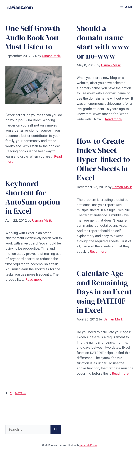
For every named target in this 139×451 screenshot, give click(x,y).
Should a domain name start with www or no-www (103, 42)
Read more (113, 119)
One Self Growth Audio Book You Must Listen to (32, 37)
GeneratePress (88, 445)
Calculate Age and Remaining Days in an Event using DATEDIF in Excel (104, 291)
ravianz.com (20, 7)
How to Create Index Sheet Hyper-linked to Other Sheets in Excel (103, 159)
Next (20, 393)
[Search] (55, 429)
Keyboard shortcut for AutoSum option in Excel (32, 197)
